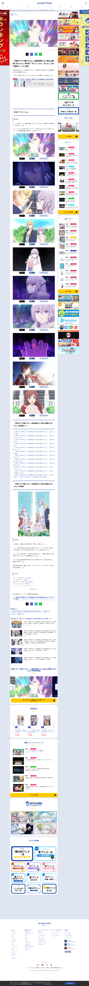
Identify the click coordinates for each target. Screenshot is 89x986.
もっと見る (68, 136)
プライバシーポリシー (42, 933)
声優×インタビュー (28, 947)
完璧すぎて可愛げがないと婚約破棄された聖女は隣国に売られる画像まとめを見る (34, 700)
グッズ (13, 942)
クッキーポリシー (41, 935)
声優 (12, 937)
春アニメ (26, 935)
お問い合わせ (40, 939)
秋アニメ (26, 939)
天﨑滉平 (27, 583)
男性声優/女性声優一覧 (29, 946)
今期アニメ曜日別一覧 (29, 933)
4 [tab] (68, 133)
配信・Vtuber (14, 954)
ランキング (14, 933)
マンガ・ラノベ (15, 946)
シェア (33, 158)
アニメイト (67, 932)
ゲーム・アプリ (15, 947)
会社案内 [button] (66, 930)
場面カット (20, 613)
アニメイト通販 (68, 933)
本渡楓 (25, 579)
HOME (13, 931)
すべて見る (68, 291)
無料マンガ (14, 958)
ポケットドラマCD (55, 935)
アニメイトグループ (68, 937)
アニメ (13, 613)
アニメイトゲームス (55, 933)
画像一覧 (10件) (45, 158)
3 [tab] (66, 133)
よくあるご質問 (41, 940)
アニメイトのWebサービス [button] (56, 930)
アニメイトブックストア (56, 932)
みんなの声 (14, 940)
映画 (12, 944)
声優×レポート (27, 949)
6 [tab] (72, 133)
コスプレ (13, 951)
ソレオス (53, 937)
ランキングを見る (33, 795)
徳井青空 (19, 587)
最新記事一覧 (27, 932)
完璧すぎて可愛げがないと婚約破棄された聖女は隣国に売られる (26, 611)
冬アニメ (26, 940)
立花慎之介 (30, 585)
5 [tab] (70, 133)
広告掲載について (41, 944)
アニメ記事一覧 (28, 942)
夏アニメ (26, 937)
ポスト (23, 158)
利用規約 (40, 932)
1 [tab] (63, 133)
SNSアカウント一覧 (42, 942)
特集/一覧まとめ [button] (28, 930)
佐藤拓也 (30, 581)
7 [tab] (74, 133)
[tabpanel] (68, 127)
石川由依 (28, 578)
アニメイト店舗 (68, 935)
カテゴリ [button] (13, 930)
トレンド (13, 956)
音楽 (12, 949)
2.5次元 (13, 953)
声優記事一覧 (27, 944)
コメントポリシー (41, 937)
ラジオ (13, 939)
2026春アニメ (46, 611)
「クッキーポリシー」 (38, 984)
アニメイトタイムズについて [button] (44, 930)
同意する (70, 983)
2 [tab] (64, 133)
